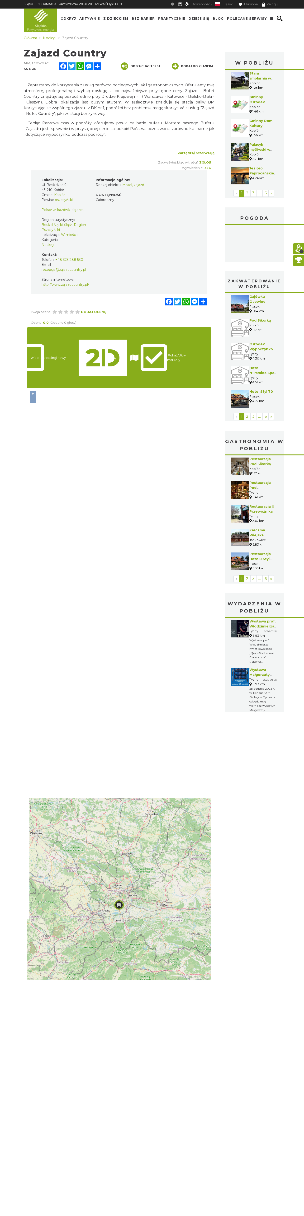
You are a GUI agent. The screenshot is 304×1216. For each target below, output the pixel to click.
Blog (218, 18)
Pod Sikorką (260, 320)
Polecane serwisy (247, 18)
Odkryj (68, 18)
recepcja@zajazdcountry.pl (64, 269)
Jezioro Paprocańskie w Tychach (261, 173)
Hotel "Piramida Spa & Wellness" (261, 373)
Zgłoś (205, 162)
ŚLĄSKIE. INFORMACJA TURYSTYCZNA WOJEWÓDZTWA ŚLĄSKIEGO (73, 4)
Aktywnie (89, 18)
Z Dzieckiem (115, 18)
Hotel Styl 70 (261, 391)
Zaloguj (272, 4)
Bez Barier (143, 18)
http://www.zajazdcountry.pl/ (65, 284)
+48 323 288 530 (69, 259)
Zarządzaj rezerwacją (196, 153)
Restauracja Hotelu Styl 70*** (260, 559)
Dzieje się (199, 18)
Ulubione (250, 4)
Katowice (254, 244)
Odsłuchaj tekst (145, 66)
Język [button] (228, 4)
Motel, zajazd (133, 185)
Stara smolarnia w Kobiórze (260, 78)
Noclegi (48, 245)
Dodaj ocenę (93, 312)
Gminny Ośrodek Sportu (257, 102)
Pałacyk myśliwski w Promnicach (260, 149)
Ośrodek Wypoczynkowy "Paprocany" (263, 349)
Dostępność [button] (200, 4)
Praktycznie (171, 18)
